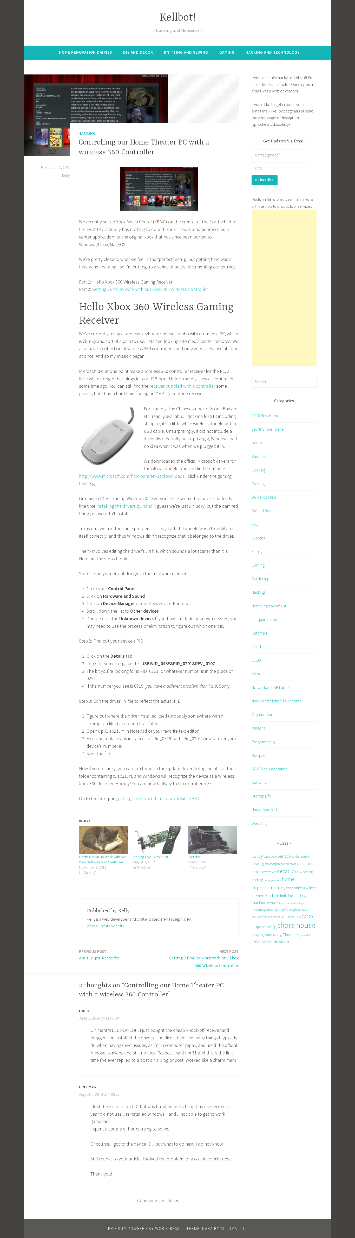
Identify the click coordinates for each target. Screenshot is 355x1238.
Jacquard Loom (265, 619)
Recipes (258, 755)
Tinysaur (290, 934)
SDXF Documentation (269, 768)
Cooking (258, 470)
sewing (270, 926)
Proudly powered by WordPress (144, 1228)
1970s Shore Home (268, 429)
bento (257, 442)
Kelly (66, 176)
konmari (272, 903)
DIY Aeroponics (264, 497)
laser (282, 903)
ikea (305, 888)
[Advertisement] (284, 288)
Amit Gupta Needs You (100, 955)
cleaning (258, 863)
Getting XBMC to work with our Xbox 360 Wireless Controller (150, 289)
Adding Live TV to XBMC (151, 856)
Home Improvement (269, 605)
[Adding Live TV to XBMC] (157, 840)
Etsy (255, 524)
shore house (296, 925)
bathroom (270, 856)
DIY (293, 871)
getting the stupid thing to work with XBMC (159, 798)
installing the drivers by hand (124, 506)
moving (272, 910)
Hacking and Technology (273, 52)
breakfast (294, 856)
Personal (259, 728)
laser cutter (291, 903)
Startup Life (261, 796)
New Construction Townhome (277, 700)
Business (259, 456)
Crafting (258, 483)
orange (256, 916)
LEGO (256, 660)
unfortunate (259, 942)
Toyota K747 (304, 935)
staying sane (262, 934)
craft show (259, 871)
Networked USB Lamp (270, 687)
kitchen (272, 895)
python (307, 916)
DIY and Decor (138, 52)
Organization (262, 714)
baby (257, 855)
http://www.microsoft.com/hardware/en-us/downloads (132, 476)
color (293, 864)
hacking (257, 879)
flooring (308, 872)
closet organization (277, 864)
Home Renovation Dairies (85, 52)
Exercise (194, 856)
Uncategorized (264, 809)
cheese (305, 856)
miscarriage (259, 910)
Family (257, 551)
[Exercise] (212, 840)
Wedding (259, 823)
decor (283, 871)
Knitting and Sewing (186, 52)
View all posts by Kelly (105, 925)
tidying (277, 935)
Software (259, 782)
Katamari (259, 633)
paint (284, 916)
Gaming (227, 52)
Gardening (260, 578)
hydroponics (292, 887)
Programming (263, 741)
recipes (257, 926)
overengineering (270, 916)
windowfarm (278, 941)
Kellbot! (178, 18)
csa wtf (272, 872)
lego (301, 903)
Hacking (87, 132)
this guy (159, 528)
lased (256, 646)
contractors (305, 863)
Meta (256, 673)
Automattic (233, 1228)
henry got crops (272, 880)
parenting (294, 916)
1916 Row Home (265, 415)
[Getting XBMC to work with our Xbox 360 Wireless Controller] (103, 840)
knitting (286, 895)
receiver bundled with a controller (182, 386)
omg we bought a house (293, 910)
